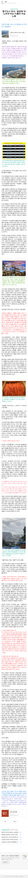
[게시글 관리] (9, 821)
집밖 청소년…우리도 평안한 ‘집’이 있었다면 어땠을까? (10, 837)
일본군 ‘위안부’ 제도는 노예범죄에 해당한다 (10, 832)
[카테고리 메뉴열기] (25, 2)
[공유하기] (7, 821)
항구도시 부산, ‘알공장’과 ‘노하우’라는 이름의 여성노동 (14, 13)
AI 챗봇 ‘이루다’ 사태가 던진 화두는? (10, 839)
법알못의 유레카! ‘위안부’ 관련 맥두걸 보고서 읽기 (10, 834)
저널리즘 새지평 (14, 9)
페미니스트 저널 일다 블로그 (11, 855)
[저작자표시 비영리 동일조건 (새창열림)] (20, 821)
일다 (6, 1)
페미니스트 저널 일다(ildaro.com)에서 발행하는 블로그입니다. (11, 858)
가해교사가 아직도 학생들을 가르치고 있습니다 (10, 842)
